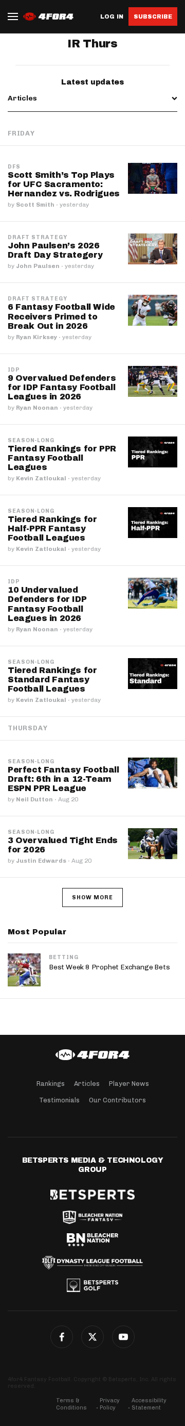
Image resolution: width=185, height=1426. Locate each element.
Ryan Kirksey (36, 337)
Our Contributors (117, 1100)
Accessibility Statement (149, 1404)
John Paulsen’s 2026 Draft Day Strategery (55, 250)
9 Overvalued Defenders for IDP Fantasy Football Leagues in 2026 (62, 387)
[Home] (92, 1055)
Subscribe (153, 16)
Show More (92, 897)
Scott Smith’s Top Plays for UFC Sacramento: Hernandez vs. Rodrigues (64, 184)
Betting (64, 957)
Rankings (50, 1083)
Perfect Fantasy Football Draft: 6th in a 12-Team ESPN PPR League (63, 779)
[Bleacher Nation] (92, 1240)
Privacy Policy (110, 1404)
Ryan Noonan (37, 407)
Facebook (61, 1336)
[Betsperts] (92, 1194)
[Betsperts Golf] (92, 1285)
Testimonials (59, 1100)
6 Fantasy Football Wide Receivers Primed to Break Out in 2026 (61, 316)
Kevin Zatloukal (41, 478)
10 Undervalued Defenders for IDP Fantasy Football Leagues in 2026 (47, 603)
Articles (87, 1083)
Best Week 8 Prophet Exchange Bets (109, 967)
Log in (111, 17)
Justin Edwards (41, 860)
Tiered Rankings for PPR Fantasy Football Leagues (62, 458)
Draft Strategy (37, 237)
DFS (14, 167)
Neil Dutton (34, 799)
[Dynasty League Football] (92, 1262)
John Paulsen (38, 266)
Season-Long (31, 441)
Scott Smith (35, 204)
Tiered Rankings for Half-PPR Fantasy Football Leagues (52, 528)
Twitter (92, 1336)
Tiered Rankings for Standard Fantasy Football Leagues (52, 679)
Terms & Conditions (71, 1404)
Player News (129, 1083)
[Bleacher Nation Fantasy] (92, 1217)
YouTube (123, 1336)
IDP (14, 370)
